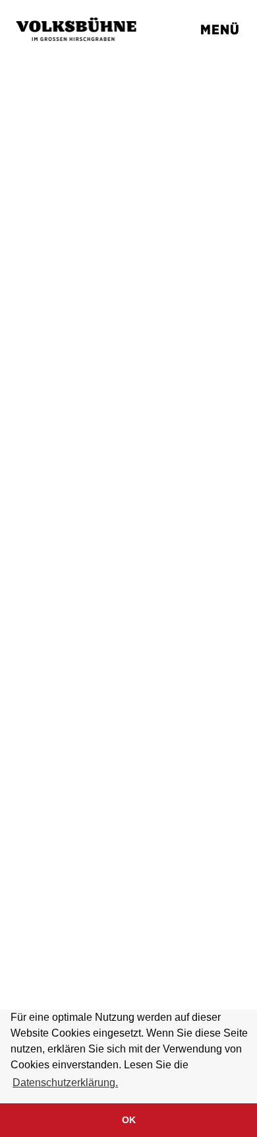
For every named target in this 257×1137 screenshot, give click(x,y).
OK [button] (129, 1120)
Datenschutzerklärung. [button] (65, 1082)
